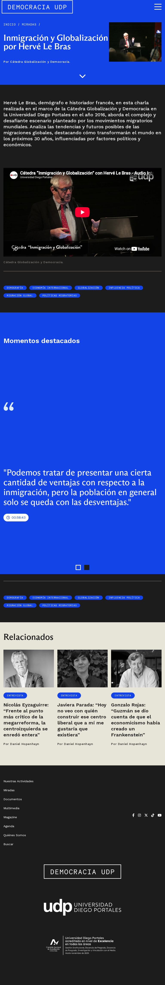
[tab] (78, 567)
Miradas (29, 24)
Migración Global (20, 295)
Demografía (15, 287)
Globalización (88, 287)
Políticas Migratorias (60, 295)
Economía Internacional (51, 287)
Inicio (10, 24)
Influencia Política (124, 287)
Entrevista (15, 695)
